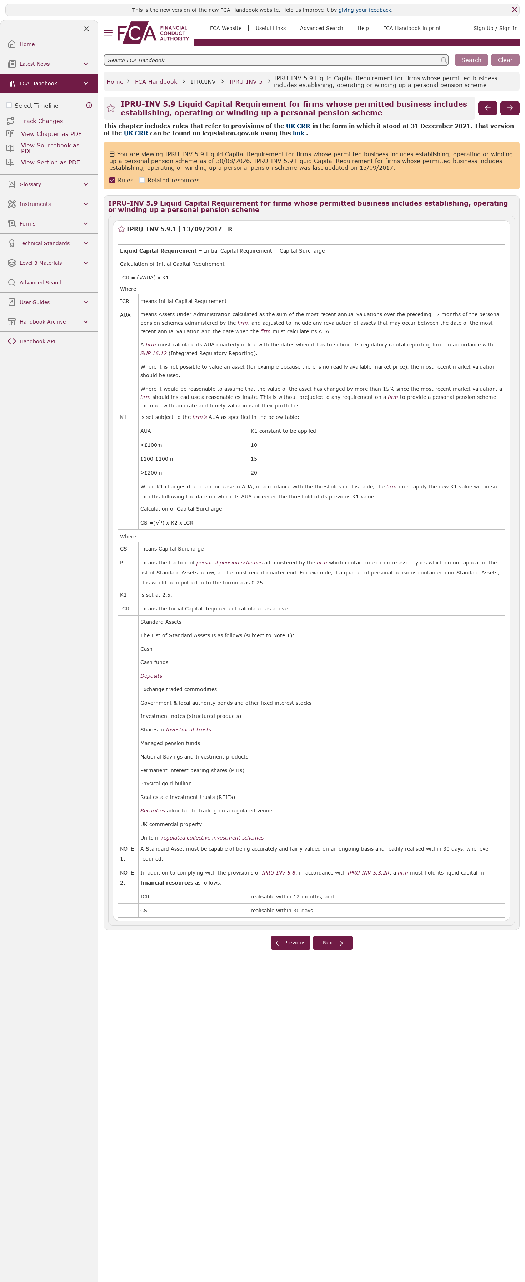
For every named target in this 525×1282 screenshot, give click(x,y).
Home (115, 81)
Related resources (173, 180)
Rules (125, 180)
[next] (510, 108)
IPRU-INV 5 (246, 81)
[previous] (488, 108)
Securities (152, 810)
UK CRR (298, 125)
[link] (153, 32)
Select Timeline (37, 105)
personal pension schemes (229, 562)
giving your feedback (365, 10)
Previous (294, 942)
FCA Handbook (156, 81)
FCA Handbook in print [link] (412, 28)
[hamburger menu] (108, 33)
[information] (89, 105)
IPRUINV (203, 81)
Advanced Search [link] (321, 28)
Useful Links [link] (271, 28)
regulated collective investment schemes (212, 837)
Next (328, 942)
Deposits (151, 675)
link (298, 133)
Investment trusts (188, 729)
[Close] (515, 9)
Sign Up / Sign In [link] (496, 28)
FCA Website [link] (225, 28)
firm (243, 322)
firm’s (199, 417)
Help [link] (363, 28)
